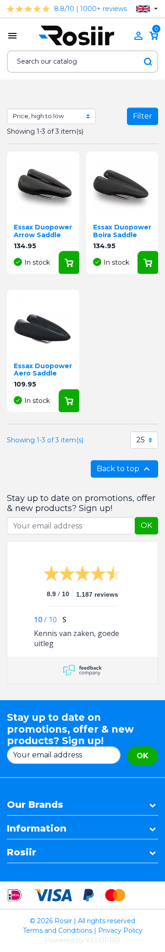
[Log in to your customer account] (138, 36)
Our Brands (35, 804)
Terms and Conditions (57, 930)
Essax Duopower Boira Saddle (122, 231)
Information (36, 828)
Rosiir (21, 852)
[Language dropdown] (147, 9)
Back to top (124, 468)
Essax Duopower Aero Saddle (43, 370)
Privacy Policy (120, 930)
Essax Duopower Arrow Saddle (43, 231)
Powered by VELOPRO (82, 940)
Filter (142, 116)
